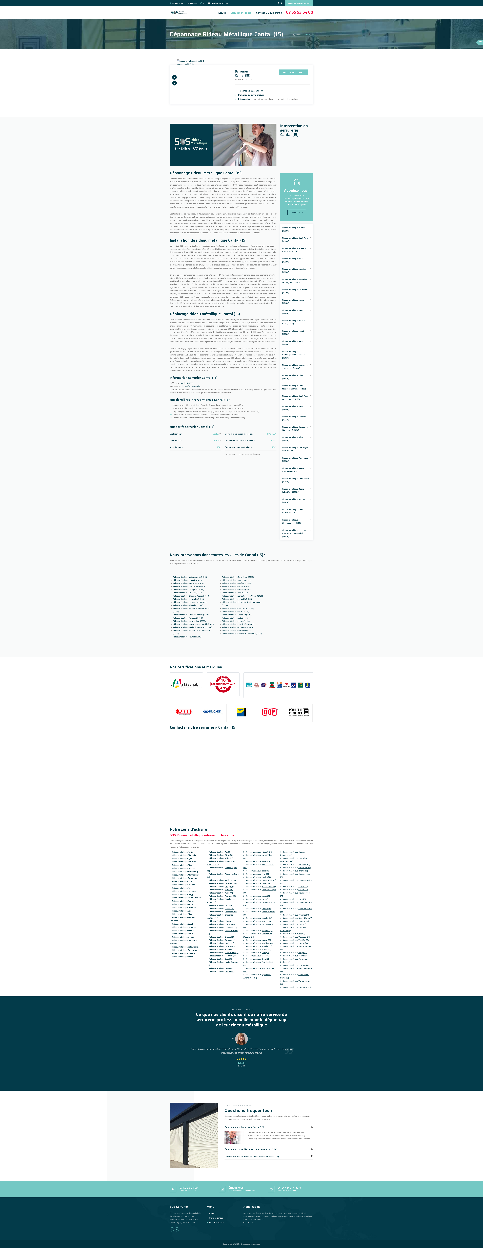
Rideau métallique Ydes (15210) (292, 377)
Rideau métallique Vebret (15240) (236, 630)
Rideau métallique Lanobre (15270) (294, 418)
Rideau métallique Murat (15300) (293, 332)
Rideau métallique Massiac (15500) (293, 342)
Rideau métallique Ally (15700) (235, 593)
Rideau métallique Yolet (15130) (235, 612)
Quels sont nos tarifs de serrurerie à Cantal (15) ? (251, 1149)
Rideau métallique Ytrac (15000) (292, 260)
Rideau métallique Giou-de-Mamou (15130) (191, 615)
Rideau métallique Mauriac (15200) (294, 270)
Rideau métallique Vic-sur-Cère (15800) (294, 322)
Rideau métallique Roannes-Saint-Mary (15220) (294, 490)
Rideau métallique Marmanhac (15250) (189, 621)
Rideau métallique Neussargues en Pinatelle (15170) (293, 354)
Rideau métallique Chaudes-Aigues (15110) (191, 596)
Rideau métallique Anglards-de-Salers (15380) (192, 627)
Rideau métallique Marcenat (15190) (237, 627)
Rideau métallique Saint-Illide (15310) (238, 577)
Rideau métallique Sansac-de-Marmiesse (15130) (295, 428)
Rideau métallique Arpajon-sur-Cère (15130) (294, 250)
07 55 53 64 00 (299, 12)
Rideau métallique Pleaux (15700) (293, 408)
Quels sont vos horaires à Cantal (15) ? (245, 1127)
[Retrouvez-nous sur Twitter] (281, 3)
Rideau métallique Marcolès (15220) (237, 599)
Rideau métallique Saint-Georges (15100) (293, 469)
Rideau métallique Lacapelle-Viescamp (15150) (242, 634)
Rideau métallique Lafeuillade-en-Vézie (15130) (242, 596)
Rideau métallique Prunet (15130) (187, 637)
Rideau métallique (182, 852)
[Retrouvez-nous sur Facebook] (278, 3)
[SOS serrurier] (179, 12)
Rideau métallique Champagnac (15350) (291, 521)
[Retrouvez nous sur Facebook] (174, 77)
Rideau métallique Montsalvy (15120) (188, 599)
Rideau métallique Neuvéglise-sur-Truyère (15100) (295, 366)
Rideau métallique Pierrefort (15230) (188, 583)
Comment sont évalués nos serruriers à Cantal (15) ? (253, 1156)
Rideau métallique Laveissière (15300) (238, 624)
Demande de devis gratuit (251, 95)
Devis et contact (216, 1218)
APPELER (296, 212)
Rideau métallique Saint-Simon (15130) (295, 480)
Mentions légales (216, 1222)
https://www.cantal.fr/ (191, 386)
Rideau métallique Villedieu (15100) (237, 618)
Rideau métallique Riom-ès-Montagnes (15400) (294, 280)
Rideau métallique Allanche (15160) (188, 605)
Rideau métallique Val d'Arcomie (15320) (190, 577)
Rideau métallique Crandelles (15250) (189, 586)
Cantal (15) (241, 1066)
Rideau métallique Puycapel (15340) (188, 618)
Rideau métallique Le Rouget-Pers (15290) (295, 449)
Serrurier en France (241, 13)
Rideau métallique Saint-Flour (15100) (295, 239)
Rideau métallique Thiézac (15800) (236, 590)
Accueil (222, 13)
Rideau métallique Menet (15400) (236, 621)
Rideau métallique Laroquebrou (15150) (190, 602)
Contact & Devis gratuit (269, 13)
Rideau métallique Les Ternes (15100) (238, 608)
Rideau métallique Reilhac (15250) (293, 500)
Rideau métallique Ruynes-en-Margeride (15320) (193, 624)
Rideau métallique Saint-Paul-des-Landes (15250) (295, 397)
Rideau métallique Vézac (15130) (293, 438)
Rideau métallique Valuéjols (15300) (237, 615)
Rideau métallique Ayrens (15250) (236, 580)
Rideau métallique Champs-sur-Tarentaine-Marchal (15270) (294, 533)
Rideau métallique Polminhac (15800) (295, 459)
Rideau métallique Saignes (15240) (187, 593)
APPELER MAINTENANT (293, 72)
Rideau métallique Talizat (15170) (236, 586)
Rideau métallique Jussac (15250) (293, 311)
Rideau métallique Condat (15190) (187, 580)
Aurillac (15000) (186, 383)
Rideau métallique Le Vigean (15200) (188, 590)
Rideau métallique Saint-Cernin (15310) (293, 511)
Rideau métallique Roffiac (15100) (236, 583)
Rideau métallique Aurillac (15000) (293, 229)
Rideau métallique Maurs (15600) (293, 301)
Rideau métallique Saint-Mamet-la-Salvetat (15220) (294, 387)
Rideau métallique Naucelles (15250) (294, 291)
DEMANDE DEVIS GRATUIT (299, 3)
